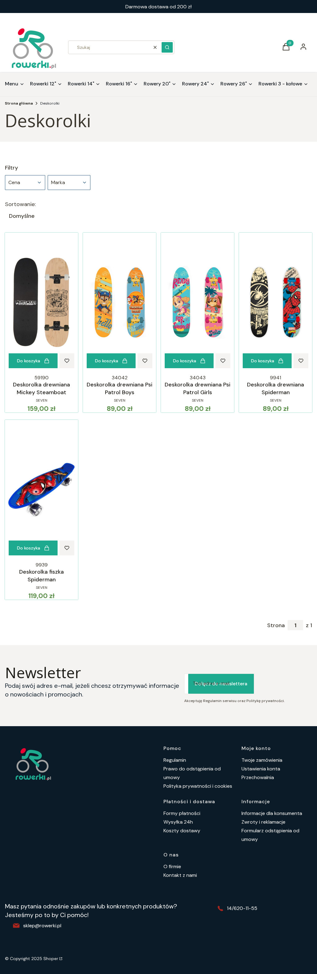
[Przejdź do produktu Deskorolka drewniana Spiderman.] (275, 302)
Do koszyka (28, 361)
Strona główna (19, 103)
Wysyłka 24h (178, 822)
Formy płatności (181, 813)
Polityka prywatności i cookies (197, 786)
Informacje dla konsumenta (271, 813)
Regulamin (174, 760)
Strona (276, 625)
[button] (167, 47)
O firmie (172, 866)
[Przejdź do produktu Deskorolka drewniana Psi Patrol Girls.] (197, 302)
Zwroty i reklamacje (263, 822)
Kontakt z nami (180, 875)
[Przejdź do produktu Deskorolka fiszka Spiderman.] (41, 489)
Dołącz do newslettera (221, 683)
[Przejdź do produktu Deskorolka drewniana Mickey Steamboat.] (41, 302)
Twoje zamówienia (261, 760)
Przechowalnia (257, 777)
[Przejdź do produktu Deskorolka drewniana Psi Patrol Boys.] (119, 302)
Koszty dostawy (181, 830)
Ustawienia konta (260, 768)
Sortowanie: (20, 204)
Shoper (50, 958)
